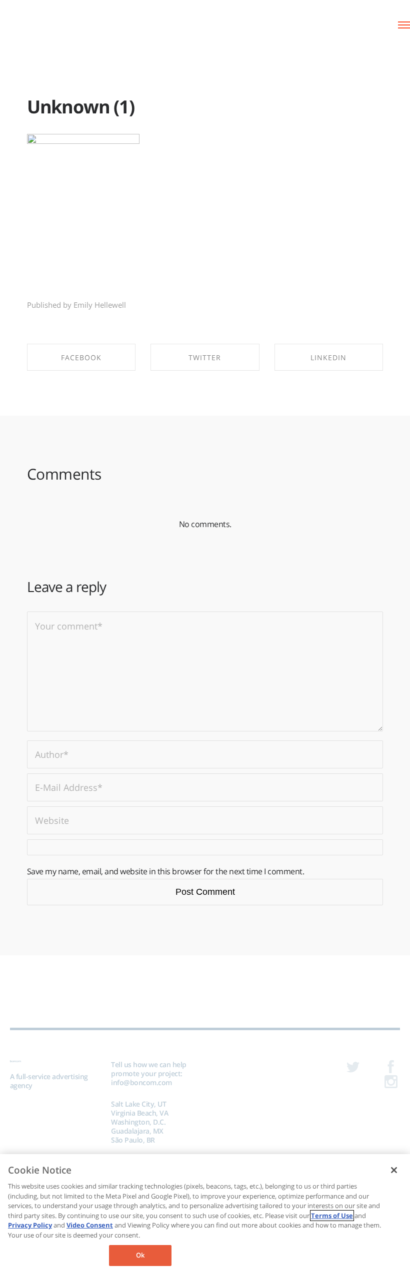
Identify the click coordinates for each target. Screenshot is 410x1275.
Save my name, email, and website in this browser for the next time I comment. (165, 871)
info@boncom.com (141, 1082)
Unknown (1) (80, 106)
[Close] (394, 1170)
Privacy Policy (30, 1225)
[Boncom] (50, 23)
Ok (140, 1255)
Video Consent (89, 1225)
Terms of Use (332, 1215)
